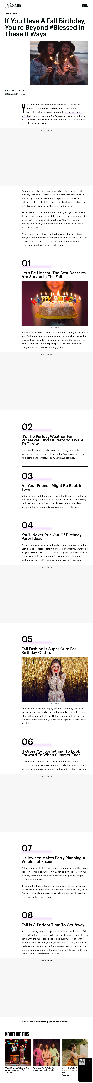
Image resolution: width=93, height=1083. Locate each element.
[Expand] (81, 1060)
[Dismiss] (89, 1060)
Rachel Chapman (15, 90)
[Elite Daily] (13, 5)
